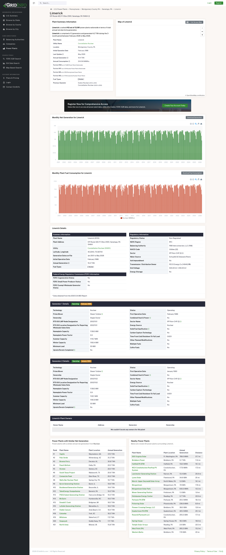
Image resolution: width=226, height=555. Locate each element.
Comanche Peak (65, 476)
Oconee (62, 469)
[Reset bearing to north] (202, 35)
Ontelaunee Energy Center (142, 496)
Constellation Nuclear (86, 43)
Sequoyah (63, 521)
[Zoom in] (202, 28)
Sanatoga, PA (107, 9)
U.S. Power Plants (60, 9)
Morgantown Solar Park (141, 489)
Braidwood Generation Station (71, 487)
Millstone (63, 517)
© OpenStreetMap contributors (195, 95)
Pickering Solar (138, 504)
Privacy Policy (199, 551)
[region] (14, 281)
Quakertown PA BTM (140, 511)
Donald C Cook (65, 502)
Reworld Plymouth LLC (141, 515)
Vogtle (62, 454)
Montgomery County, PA (91, 9)
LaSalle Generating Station (70, 506)
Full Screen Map (196, 22)
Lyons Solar (136, 478)
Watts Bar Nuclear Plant (68, 480)
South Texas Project (67, 473)
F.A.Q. (221, 551)
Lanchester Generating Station (144, 474)
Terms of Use (212, 551)
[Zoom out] (202, 31)
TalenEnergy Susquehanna (69, 491)
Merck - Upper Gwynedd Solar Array (146, 481)
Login (209, 3)
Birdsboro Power (138, 460)
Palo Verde (63, 458)
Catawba (62, 513)
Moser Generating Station (142, 492)
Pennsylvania (74, 9)
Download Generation (194, 117)
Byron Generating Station (69, 484)
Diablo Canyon (65, 510)
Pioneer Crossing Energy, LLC (143, 507)
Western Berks (137, 532)
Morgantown (137, 485)
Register (219, 3)
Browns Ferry (64, 461)
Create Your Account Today (175, 105)
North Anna (63, 525)
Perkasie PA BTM (138, 500)
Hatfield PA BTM (138, 464)
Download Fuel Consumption (192, 173)
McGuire (62, 499)
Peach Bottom (64, 465)
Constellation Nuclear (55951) (99, 248)
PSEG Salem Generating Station (72, 495)
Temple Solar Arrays (140, 525)
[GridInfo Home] (51, 9)
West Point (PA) (138, 528)
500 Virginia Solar (139, 456)
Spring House (137, 521)
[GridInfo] (14, 5)
